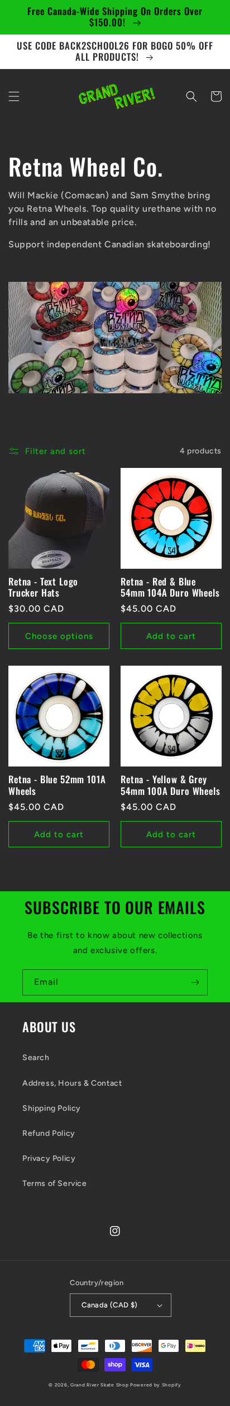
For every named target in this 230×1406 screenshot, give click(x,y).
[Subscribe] (195, 982)
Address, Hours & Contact (72, 1083)
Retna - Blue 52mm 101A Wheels (57, 785)
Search (36, 1057)
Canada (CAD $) (110, 1305)
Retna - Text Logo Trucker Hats (43, 587)
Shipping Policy (51, 1108)
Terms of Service (54, 1183)
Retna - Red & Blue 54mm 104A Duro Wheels (170, 587)
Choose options (59, 636)
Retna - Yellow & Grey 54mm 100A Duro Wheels (171, 785)
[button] (14, 96)
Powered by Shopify (155, 1385)
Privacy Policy (48, 1158)
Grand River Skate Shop (99, 1385)
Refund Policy (48, 1133)
